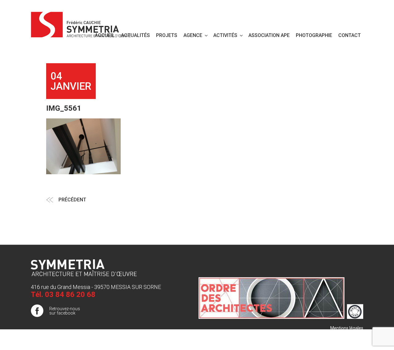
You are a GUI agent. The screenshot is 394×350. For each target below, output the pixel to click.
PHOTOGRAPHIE (314, 35)
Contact (349, 35)
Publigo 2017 (350, 340)
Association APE (269, 35)
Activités (225, 35)
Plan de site (352, 334)
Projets (166, 35)
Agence (192, 35)
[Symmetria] (81, 23)
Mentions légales (346, 328)
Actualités (135, 35)
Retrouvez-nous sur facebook (64, 310)
